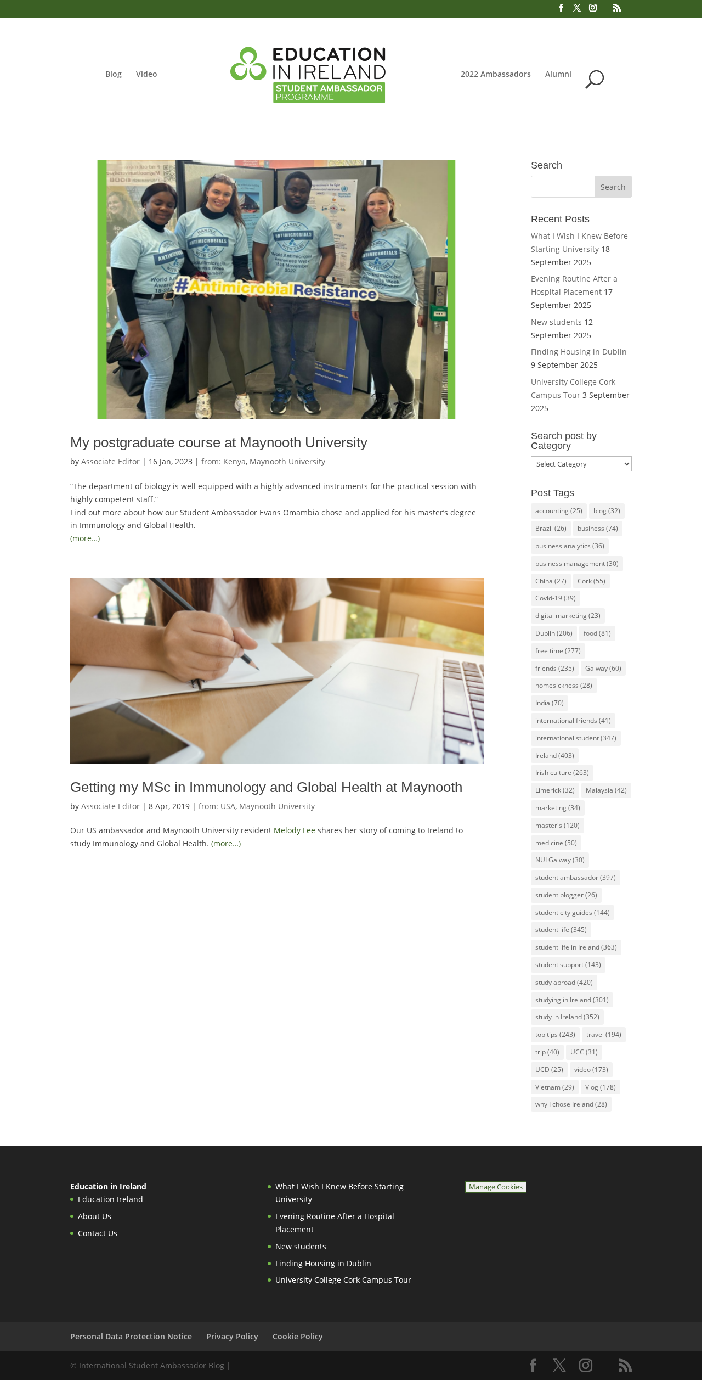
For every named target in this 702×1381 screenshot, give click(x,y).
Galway (603, 668)
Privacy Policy (232, 1336)
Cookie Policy (298, 1336)
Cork (591, 581)
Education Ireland (110, 1199)
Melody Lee (294, 830)
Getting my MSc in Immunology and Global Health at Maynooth (266, 787)
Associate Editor (110, 461)
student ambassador (575, 877)
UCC (584, 1052)
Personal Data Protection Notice (131, 1336)
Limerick (555, 790)
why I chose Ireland (571, 1104)
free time (558, 650)
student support (568, 964)
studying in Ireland (572, 999)
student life (561, 929)
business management (577, 563)
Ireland (554, 755)
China (551, 581)
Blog (113, 74)
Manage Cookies (496, 1187)
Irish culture (562, 772)
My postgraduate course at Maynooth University (218, 442)
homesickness (563, 685)
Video (146, 74)
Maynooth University (287, 461)
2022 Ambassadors (496, 74)
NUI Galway (560, 859)
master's (557, 825)
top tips (555, 1034)
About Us (94, 1216)
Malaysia (606, 790)
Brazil (551, 528)
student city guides (572, 912)
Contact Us (97, 1233)
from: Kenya (223, 461)
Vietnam (554, 1087)
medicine (556, 842)
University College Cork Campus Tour (343, 1280)
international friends (573, 720)
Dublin (554, 633)
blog (606, 510)
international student (575, 738)
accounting (558, 510)
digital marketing (568, 615)
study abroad (564, 982)
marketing (557, 807)
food (597, 633)
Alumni (558, 74)
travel (603, 1034)
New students (556, 322)
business (598, 528)
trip (547, 1052)
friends (554, 668)
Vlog (600, 1087)
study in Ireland (567, 1016)
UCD (549, 1069)
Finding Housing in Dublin (579, 351)
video (591, 1069)
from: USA (217, 806)
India (549, 703)
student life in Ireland (576, 947)
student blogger (566, 895)
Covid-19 (555, 598)
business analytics (569, 546)
